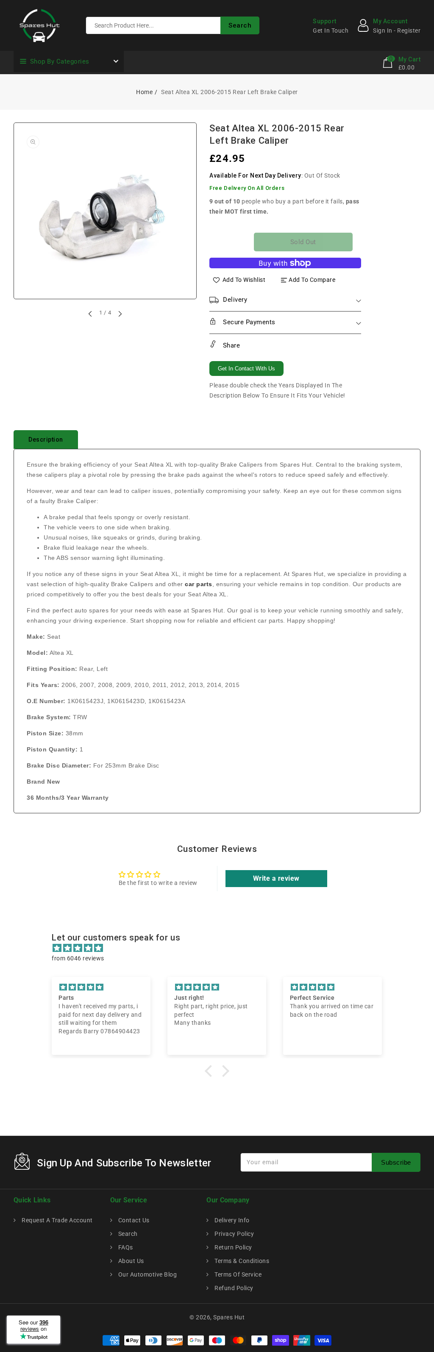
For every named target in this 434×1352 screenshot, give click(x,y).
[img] (221, 948)
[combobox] (172, 25)
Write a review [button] (276, 878)
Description (45, 439)
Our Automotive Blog (147, 1274)
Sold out (303, 242)
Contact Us (133, 1220)
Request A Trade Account (56, 1220)
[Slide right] (119, 313)
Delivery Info (231, 1220)
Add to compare (312, 279)
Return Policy (232, 1247)
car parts (198, 584)
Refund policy (233, 1288)
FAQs (125, 1247)
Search (127, 1233)
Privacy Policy (233, 1233)
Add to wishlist (244, 279)
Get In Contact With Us (246, 368)
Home (144, 92)
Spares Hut (229, 1317)
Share (230, 345)
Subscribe (396, 1162)
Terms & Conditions (241, 1260)
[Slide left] (90, 313)
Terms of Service (237, 1274)
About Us (130, 1260)
